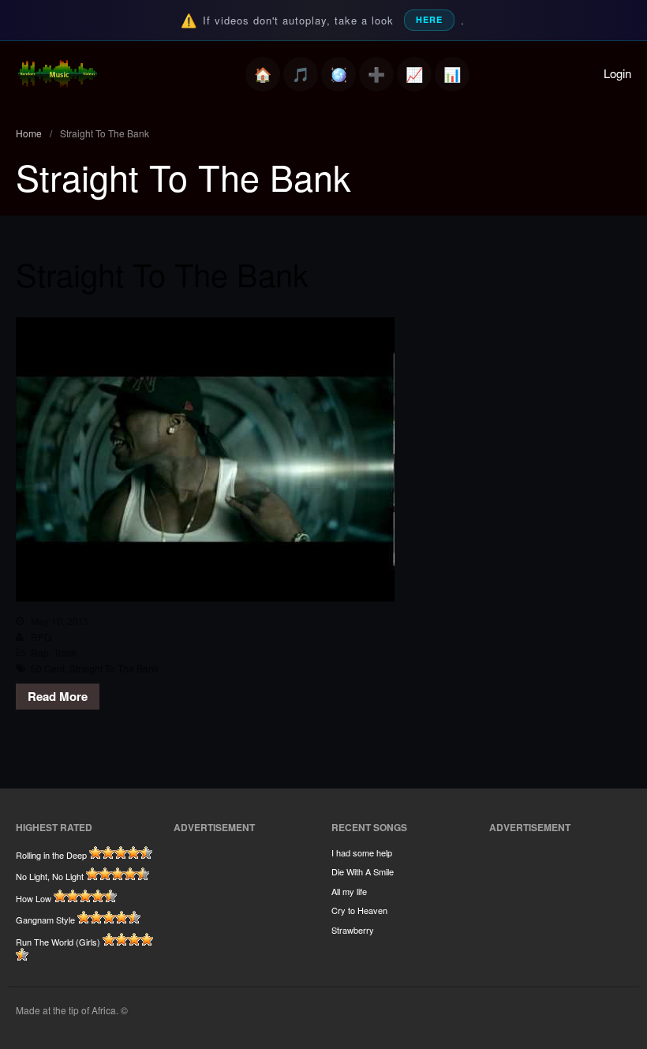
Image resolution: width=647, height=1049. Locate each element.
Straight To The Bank (162, 273)
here (429, 19)
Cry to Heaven (359, 910)
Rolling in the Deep (51, 855)
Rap (40, 652)
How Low (33, 898)
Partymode (338, 74)
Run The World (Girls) (58, 941)
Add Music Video (376, 74)
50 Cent (48, 668)
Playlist (300, 74)
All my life (349, 891)
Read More (58, 696)
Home (262, 74)
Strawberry (352, 929)
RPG (41, 636)
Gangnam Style (45, 919)
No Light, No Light (50, 876)
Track (65, 652)
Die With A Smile (362, 871)
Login (617, 73)
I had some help (361, 852)
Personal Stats (414, 74)
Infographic (452, 74)
